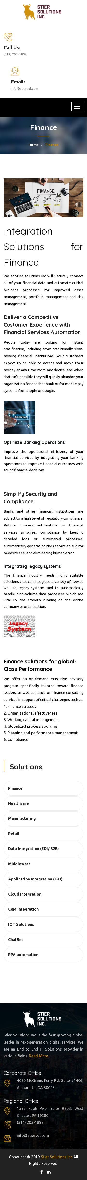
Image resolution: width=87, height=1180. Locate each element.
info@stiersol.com (24, 89)
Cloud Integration (24, 894)
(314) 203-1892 (15, 54)
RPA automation (23, 955)
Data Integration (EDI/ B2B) (33, 848)
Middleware (19, 864)
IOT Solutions (21, 924)
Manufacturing (22, 818)
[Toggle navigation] (77, 106)
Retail (13, 833)
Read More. (39, 1056)
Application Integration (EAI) (35, 879)
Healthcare (18, 803)
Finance (15, 788)
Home (33, 145)
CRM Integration (23, 909)
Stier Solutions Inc (57, 1157)
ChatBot (15, 939)
